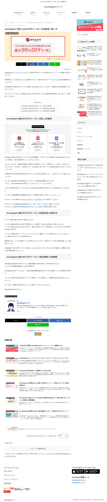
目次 (35, 102)
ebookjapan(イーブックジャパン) (15, 72)
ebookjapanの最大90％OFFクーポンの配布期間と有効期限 (38, 111)
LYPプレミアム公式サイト (35, 199)
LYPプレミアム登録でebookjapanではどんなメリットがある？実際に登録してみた (31, 206)
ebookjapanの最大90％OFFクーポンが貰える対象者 (36, 106)
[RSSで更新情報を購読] (20, 311)
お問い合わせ (8, 471)
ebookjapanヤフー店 (78, 482)
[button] (101, 35)
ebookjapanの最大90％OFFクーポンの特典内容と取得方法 (38, 108)
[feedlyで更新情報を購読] (18, 311)
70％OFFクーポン (20, 79)
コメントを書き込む (38, 449)
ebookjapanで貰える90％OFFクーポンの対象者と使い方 (89, 198)
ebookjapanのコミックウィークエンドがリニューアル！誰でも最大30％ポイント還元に (90, 177)
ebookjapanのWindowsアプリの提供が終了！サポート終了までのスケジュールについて (90, 167)
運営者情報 (7, 483)
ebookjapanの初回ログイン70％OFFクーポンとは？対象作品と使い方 (89, 185)
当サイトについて (9, 475)
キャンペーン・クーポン (11, 296)
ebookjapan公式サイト (79, 480)
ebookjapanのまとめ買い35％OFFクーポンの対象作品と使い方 (89, 191)
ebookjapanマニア (23, 303)
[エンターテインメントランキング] (19, 489)
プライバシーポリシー (11, 479)
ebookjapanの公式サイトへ (13, 289)
